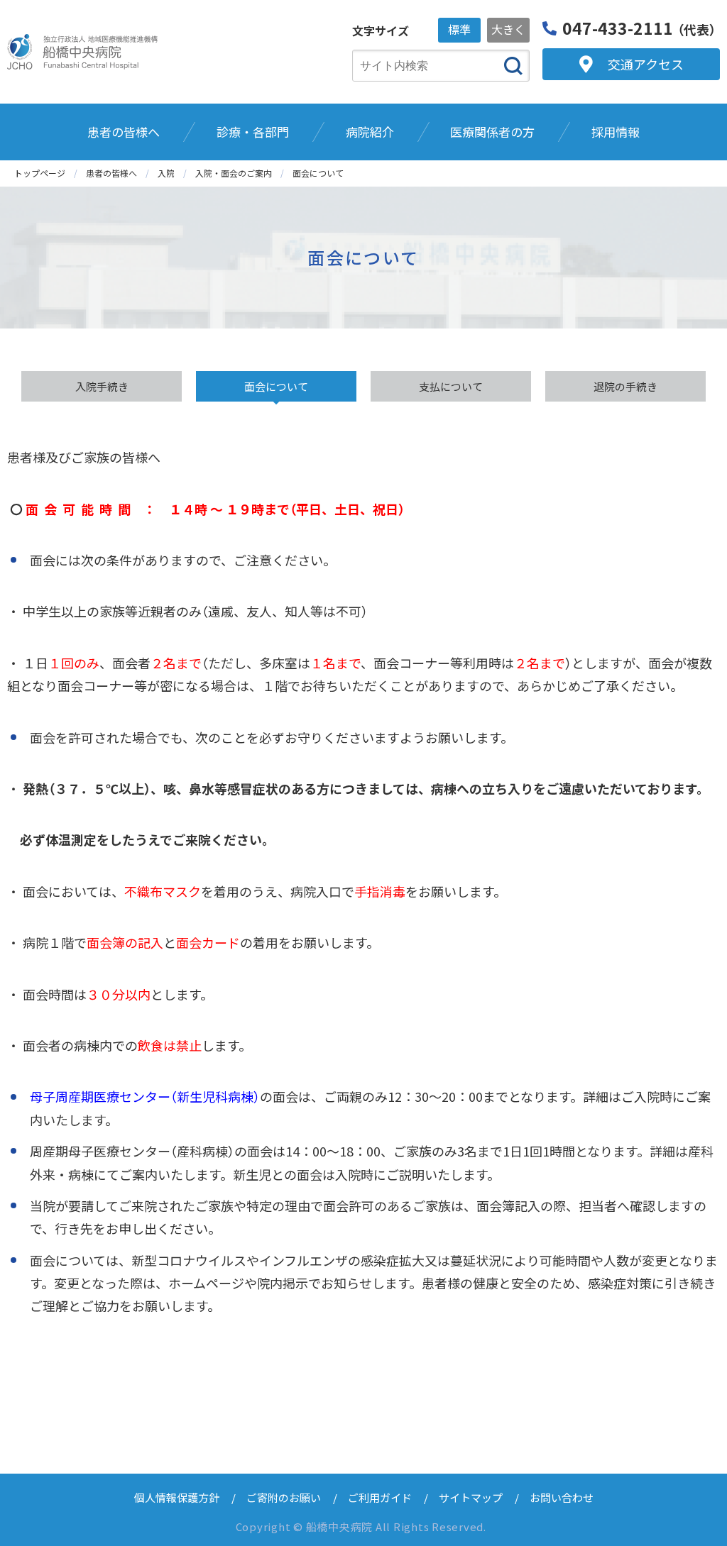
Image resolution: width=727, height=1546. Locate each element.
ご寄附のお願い (283, 1497)
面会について (276, 386)
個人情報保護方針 (176, 1497)
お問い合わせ (562, 1497)
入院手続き (102, 386)
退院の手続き (625, 386)
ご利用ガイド (380, 1497)
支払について (451, 386)
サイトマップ (471, 1497)
